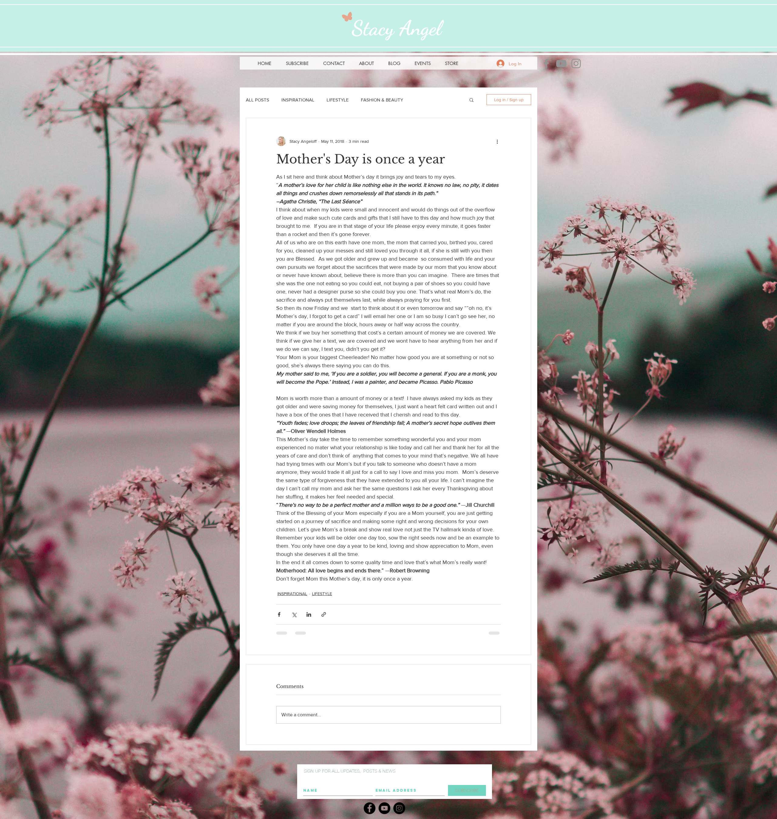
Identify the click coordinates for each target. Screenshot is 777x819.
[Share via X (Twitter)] (294, 614)
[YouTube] (561, 63)
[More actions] (497, 141)
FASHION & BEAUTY (382, 99)
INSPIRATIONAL (297, 99)
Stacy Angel (397, 27)
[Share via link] (324, 614)
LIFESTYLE (338, 99)
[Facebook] (546, 63)
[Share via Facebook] (279, 614)
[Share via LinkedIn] (309, 614)
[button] (297, 63)
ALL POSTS (257, 99)
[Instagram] (576, 63)
